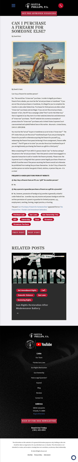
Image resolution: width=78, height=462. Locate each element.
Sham (37, 219)
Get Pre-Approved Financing (39, 13)
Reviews (39, 393)
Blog (39, 388)
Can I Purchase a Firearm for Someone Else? (33, 207)
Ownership (25, 219)
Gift (14, 219)
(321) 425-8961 (39, 430)
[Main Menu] (13, 5)
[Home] (36, 5)
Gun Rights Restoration (39, 368)
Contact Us (39, 398)
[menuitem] (30, 455)
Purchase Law (19, 215)
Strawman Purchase (21, 224)
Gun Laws (33, 215)
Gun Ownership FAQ (50, 215)
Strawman (48, 219)
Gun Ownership (39, 373)
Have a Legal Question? (39, 378)
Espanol (39, 383)
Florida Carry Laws (39, 363)
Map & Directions (39, 414)
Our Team (39, 358)
